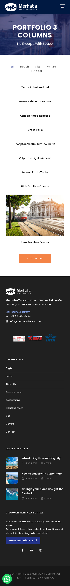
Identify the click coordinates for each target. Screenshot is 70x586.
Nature (51, 66)
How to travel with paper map (42, 473)
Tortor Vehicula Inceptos (35, 101)
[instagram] (40, 550)
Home (9, 376)
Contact (10, 431)
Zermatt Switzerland (35, 87)
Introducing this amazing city (41, 458)
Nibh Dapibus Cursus (35, 186)
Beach (24, 66)
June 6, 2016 (31, 463)
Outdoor (36, 71)
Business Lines (13, 392)
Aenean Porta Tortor (35, 172)
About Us (11, 384)
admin (47, 463)
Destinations (13, 400)
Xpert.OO (48, 577)
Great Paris (35, 130)
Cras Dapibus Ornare (35, 242)
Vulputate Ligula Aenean (35, 158)
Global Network (14, 408)
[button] (7, 579)
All (12, 66)
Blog (8, 416)
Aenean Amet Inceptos (35, 116)
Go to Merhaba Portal (23, 540)
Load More (35, 258)
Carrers (10, 424)
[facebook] (22, 550)
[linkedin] (31, 550)
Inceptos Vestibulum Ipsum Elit (35, 144)
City (38, 66)
